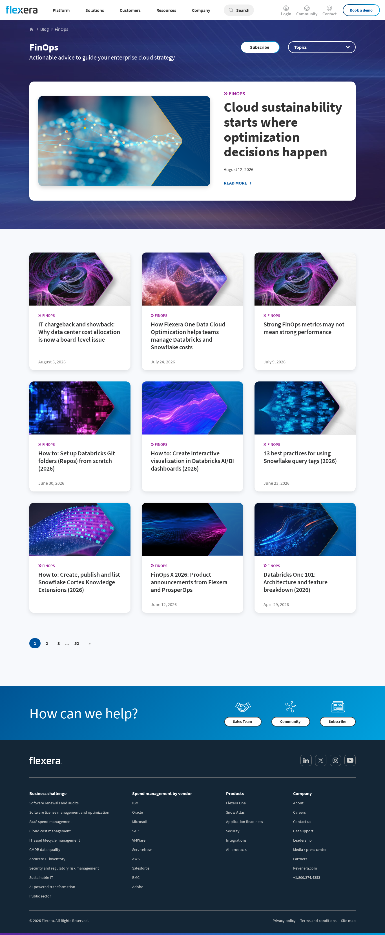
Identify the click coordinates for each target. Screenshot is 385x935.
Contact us (302, 821)
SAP (135, 830)
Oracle (137, 812)
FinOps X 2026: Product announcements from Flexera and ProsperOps (189, 582)
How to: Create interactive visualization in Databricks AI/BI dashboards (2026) (192, 460)
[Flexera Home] (31, 29)
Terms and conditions (318, 920)
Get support (303, 830)
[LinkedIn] (306, 760)
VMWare (138, 840)
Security (233, 830)
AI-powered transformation (52, 886)
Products (235, 793)
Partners (300, 858)
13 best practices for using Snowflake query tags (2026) (300, 457)
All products (236, 849)
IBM (135, 802)
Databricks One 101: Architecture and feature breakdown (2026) (296, 582)
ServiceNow (142, 849)
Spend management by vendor (162, 793)
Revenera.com (305, 868)
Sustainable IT (41, 877)
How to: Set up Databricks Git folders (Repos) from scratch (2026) (76, 460)
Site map (348, 920)
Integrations (236, 840)
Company (302, 793)
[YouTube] (350, 760)
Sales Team (242, 721)
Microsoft (139, 821)
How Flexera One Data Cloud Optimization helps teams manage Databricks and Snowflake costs (188, 335)
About (298, 802)
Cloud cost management (50, 830)
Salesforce (140, 868)
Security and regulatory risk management (64, 868)
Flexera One (236, 802)
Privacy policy (284, 920)
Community (306, 13)
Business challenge (48, 793)
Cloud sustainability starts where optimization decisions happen (283, 129)
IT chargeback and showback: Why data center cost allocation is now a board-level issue (79, 331)
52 (76, 643)
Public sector (40, 896)
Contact (329, 13)
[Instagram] (335, 760)
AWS (136, 858)
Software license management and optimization (69, 812)
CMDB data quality (44, 849)
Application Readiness (244, 821)
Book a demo (361, 10)
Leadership (302, 840)
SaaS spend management (50, 821)
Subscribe (259, 47)
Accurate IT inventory (47, 858)
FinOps (43, 47)
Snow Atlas (235, 812)
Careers (299, 812)
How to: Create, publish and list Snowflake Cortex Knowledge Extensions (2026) (79, 582)
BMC (136, 877)
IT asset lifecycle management (54, 840)
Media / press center (310, 849)
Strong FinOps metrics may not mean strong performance (304, 328)
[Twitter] (320, 760)
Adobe (137, 886)
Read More (235, 183)
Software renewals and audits (54, 802)
